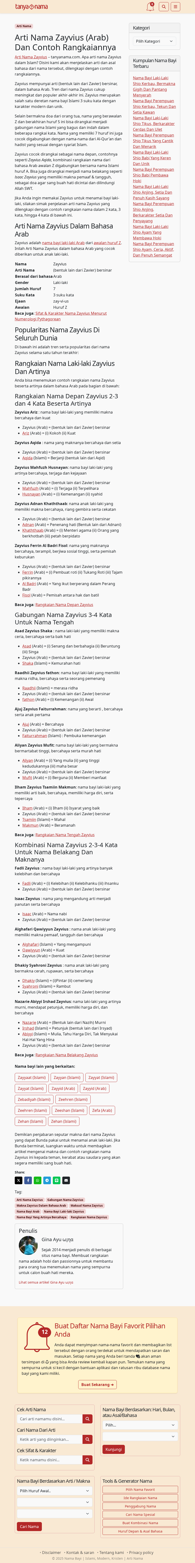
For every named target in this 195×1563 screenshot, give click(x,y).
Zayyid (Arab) (63, 1088)
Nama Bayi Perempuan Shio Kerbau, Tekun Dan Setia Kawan (154, 106)
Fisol (26, 595)
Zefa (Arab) (102, 1110)
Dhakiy (28, 980)
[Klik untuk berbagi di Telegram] (47, 1180)
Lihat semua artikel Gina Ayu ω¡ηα (46, 1282)
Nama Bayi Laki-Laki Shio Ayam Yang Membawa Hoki (150, 232)
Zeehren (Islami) (73, 1099)
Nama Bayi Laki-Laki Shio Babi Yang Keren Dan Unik (152, 158)
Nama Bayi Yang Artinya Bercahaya (41, 1217)
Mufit (27, 777)
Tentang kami (111, 1552)
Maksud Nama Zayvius (87, 1206)
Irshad (28, 1028)
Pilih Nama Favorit (140, 1489)
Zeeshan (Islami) (69, 1110)
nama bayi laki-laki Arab (63, 242)
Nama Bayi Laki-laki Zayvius (64, 1211)
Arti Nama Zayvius (31, 57)
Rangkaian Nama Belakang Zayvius (66, 1054)
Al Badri (29, 583)
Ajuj (25, 724)
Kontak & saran (80, 1552)
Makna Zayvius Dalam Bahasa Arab (41, 1206)
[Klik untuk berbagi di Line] (56, 1180)
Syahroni (30, 986)
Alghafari (30, 944)
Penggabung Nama (140, 1506)
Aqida (27, 457)
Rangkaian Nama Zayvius (89, 1217)
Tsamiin (29, 819)
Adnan (28, 524)
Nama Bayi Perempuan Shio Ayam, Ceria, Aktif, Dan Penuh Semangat (153, 249)
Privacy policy (141, 1552)
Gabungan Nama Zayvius (65, 1200)
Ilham (27, 808)
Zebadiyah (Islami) (34, 1099)
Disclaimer (51, 1552)
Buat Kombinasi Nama (140, 1523)
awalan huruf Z (107, 242)
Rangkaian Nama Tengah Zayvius (65, 834)
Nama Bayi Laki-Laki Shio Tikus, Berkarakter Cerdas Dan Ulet (154, 123)
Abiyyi (27, 1034)
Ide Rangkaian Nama (140, 1498)
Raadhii (29, 688)
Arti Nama (24, 26)
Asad (26, 646)
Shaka (27, 663)
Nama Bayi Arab (28, 1211)
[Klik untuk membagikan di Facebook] (28, 1180)
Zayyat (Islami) (101, 1077)
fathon (28, 699)
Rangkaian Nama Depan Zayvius (64, 604)
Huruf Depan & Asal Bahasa (140, 1531)
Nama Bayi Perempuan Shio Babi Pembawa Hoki (153, 175)
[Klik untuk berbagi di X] (18, 1180)
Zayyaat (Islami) (32, 1077)
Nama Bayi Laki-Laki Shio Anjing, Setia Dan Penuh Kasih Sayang (152, 192)
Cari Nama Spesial (140, 1514)
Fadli (26, 883)
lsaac (26, 913)
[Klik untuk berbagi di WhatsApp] (37, 1180)
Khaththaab (33, 530)
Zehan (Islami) (30, 1121)
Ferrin (27, 572)
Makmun (30, 825)
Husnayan (31, 494)
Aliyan (27, 760)
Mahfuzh (30, 488)
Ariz (25, 433)
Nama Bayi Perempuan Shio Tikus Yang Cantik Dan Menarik (153, 140)
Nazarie (29, 1022)
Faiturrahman (34, 735)
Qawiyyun (31, 950)
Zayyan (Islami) (67, 1077)
